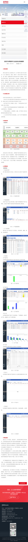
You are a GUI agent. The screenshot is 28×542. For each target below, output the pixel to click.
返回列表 (23, 483)
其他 (3, 45)
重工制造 (4, 53)
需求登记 (26, 31)
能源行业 (4, 22)
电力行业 (4, 41)
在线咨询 (26, 13)
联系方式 (26, 26)
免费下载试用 (13, 497)
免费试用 (26, 22)
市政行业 (4, 18)
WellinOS (26, 17)
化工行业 (4, 29)
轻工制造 (4, 49)
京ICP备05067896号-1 (12, 539)
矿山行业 (4, 37)
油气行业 (4, 26)
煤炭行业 (4, 33)
